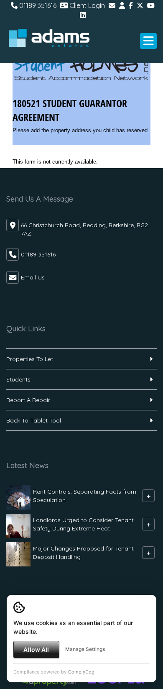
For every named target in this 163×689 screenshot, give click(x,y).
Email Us (33, 277)
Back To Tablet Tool (33, 420)
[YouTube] (151, 5)
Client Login (86, 5)
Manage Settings (85, 649)
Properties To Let (29, 359)
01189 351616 (37, 5)
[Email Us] (112, 5)
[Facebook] (131, 5)
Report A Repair (28, 400)
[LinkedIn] (83, 15)
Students (18, 379)
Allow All (36, 649)
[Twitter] (140, 5)
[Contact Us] (122, 5)
